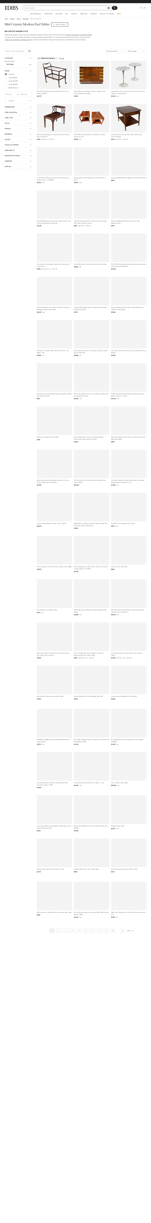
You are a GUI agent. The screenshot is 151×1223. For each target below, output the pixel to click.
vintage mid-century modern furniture (79, 35)
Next (129, 931)
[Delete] (56, 58)
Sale (119, 14)
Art (66, 14)
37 (123, 931)
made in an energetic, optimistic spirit (17, 40)
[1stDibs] (11, 8)
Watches (83, 14)
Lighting (58, 14)
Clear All (61, 58)
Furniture (48, 14)
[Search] (29, 51)
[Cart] (144, 8)
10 (113, 931)
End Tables (26, 19)
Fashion (93, 14)
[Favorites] (141, 8)
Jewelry (74, 14)
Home (6, 19)
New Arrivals (35, 14)
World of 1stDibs (107, 14)
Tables (18, 19)
